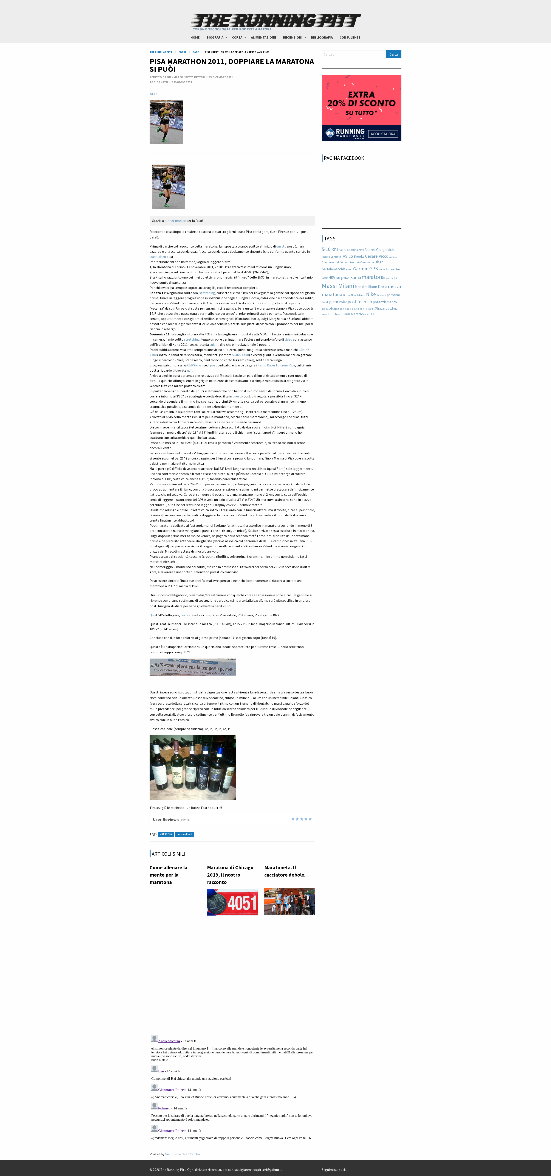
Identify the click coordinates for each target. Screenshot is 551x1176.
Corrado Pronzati (350, 262)
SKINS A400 (240, 355)
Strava (379, 308)
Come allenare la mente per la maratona (168, 874)
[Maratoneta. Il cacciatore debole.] (289, 902)
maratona (166, 834)
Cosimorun (367, 262)
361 (341, 250)
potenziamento (385, 302)
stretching (207, 293)
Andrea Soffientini (332, 256)
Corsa (237, 37)
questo (281, 246)
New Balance (358, 295)
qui (189, 370)
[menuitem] (195, 37)
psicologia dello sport (352, 308)
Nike (371, 294)
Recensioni (292, 37)
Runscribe (370, 308)
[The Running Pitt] (275, 21)
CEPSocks (194, 365)
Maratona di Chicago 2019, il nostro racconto (230, 874)
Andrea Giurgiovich (379, 249)
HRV (331, 277)
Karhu (355, 277)
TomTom (334, 314)
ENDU (349, 269)
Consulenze (350, 37)
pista (333, 302)
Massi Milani (338, 286)
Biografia (215, 37)
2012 (346, 250)
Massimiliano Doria (371, 286)
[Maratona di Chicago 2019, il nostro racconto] (232, 903)
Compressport (330, 262)
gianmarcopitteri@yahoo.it (261, 1169)
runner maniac (175, 220)
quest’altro (158, 256)
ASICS (348, 256)
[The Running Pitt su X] (353, 1168)
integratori (343, 278)
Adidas (353, 250)
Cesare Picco (376, 256)
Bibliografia (322, 37)
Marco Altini (391, 278)
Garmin (361, 269)
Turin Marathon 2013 (358, 314)
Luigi (213, 344)
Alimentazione (263, 37)
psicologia (330, 308)
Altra (361, 250)
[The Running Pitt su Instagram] (357, 1168)
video (288, 339)
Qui (152, 615)
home (195, 37)
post (213, 365)
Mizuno (346, 295)
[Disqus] (232, 976)
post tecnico (360, 302)
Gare (153, 94)
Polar (343, 302)
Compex (393, 256)
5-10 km (330, 249)
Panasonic (381, 295)
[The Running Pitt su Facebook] (350, 1168)
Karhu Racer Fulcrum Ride (276, 365)
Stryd (324, 314)
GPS (373, 268)
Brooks (359, 256)
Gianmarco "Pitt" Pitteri (183, 1154)
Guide (382, 269)
